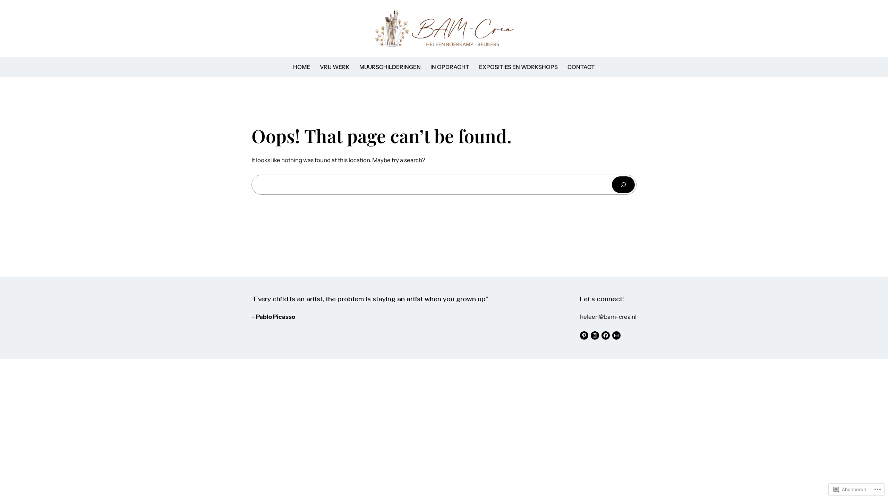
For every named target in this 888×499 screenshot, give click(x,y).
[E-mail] (616, 335)
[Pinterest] (584, 335)
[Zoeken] (623, 184)
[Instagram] (595, 335)
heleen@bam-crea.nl (608, 316)
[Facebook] (605, 335)
